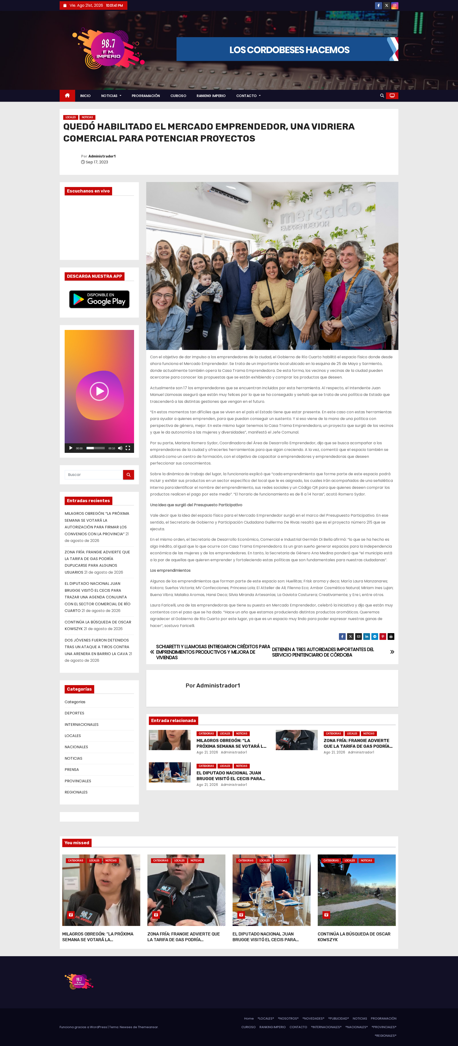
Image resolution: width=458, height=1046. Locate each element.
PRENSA (72, 769)
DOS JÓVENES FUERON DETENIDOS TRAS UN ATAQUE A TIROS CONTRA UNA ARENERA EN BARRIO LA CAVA (97, 647)
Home (249, 1018)
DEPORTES (74, 713)
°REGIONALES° (385, 1035)
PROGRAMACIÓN (146, 95)
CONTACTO (247, 95)
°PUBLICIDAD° (338, 1018)
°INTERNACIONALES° (326, 1027)
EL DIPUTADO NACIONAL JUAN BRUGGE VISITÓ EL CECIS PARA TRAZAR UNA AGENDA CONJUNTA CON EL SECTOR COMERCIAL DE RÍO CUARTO (97, 597)
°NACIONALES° (356, 1027)
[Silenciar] (120, 448)
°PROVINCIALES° (384, 1027)
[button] (382, 95)
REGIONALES (76, 792)
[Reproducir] (70, 448)
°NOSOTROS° (288, 1018)
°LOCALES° (266, 1018)
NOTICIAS (110, 95)
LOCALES (71, 117)
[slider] (95, 448)
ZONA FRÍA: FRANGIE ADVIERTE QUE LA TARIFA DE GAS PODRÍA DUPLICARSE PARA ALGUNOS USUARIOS (183, 942)
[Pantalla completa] (127, 448)
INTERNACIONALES (82, 724)
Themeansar (148, 1027)
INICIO (85, 95)
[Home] (67, 96)
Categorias (75, 702)
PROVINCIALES (78, 781)
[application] (99, 391)
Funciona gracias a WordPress (84, 1027)
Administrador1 (101, 156)
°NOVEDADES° (313, 1018)
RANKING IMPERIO (211, 95)
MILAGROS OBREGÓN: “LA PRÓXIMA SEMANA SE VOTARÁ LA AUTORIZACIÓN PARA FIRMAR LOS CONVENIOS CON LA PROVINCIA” (97, 942)
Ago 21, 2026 (207, 752)
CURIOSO (179, 95)
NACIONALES (76, 747)
